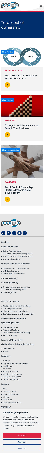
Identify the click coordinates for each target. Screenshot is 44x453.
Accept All (22, 435)
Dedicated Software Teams (13, 318)
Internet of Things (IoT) (12, 340)
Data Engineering (9, 278)
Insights (5, 384)
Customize (22, 442)
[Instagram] (25, 233)
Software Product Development (15, 263)
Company (6, 407)
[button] (33, 5)
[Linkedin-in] (3, 233)
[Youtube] (19, 233)
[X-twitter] (9, 233)
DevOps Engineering (10, 301)
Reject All (22, 448)
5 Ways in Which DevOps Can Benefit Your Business (22, 127)
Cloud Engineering (9, 282)
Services (5, 242)
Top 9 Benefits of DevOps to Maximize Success (21, 77)
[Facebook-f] (14, 233)
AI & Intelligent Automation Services (17, 344)
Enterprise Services (9, 246)
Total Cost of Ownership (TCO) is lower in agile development (19, 189)
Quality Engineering (10, 322)
